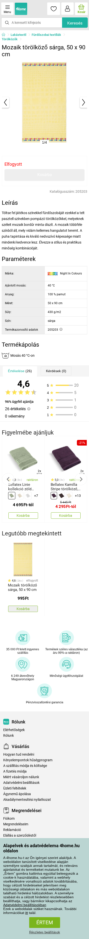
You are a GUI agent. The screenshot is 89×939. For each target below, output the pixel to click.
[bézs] (20, 495)
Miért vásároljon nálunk (21, 777)
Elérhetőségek (14, 730)
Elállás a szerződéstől (19, 835)
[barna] (62, 495)
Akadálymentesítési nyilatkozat (27, 800)
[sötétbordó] (54, 495)
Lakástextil (18, 35)
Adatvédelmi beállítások (21, 783)
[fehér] (28, 495)
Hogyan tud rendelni (18, 754)
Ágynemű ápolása (17, 794)
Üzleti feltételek (14, 788)
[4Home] (5, 35)
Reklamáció (12, 830)
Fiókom (9, 818)
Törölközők (10, 39)
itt (26, 913)
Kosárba (44, 174)
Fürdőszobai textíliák (46, 35)
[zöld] (11, 495)
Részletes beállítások (44, 932)
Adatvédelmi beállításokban (24, 905)
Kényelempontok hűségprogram (27, 760)
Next (81, 479)
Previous (8, 479)
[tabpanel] (44, 102)
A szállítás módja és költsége (25, 766)
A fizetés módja (15, 771)
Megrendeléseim (15, 824)
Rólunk (8, 735)
